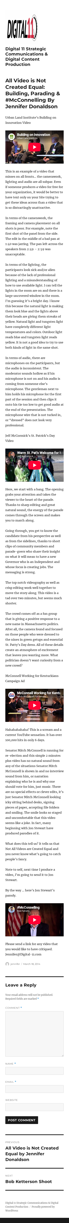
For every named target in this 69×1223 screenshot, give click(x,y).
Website (11, 1099)
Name (10, 1063)
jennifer (15, 963)
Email (10, 1081)
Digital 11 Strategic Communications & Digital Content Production (26, 56)
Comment (13, 1007)
